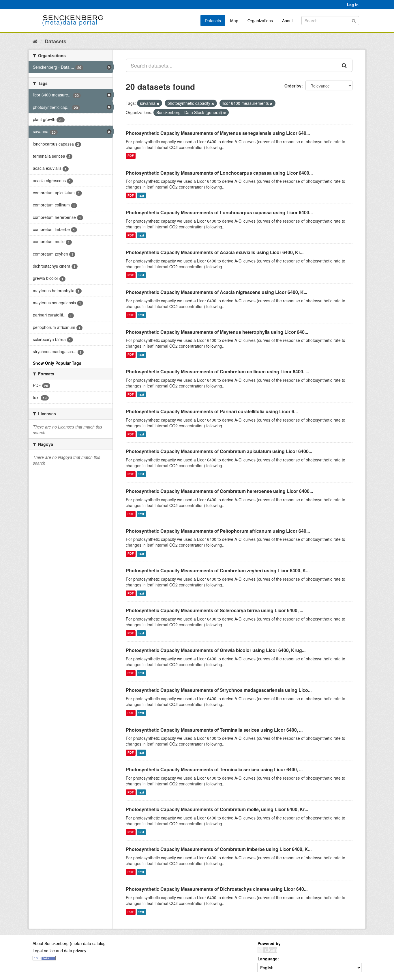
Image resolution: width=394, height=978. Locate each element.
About (287, 20)
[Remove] (158, 103)
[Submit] (353, 20)
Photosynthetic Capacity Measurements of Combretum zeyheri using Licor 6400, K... (217, 570)
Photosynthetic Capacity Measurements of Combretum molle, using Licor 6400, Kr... (217, 809)
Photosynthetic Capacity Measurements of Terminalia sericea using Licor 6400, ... (214, 729)
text (141, 195)
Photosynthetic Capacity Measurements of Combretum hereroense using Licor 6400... (219, 491)
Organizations (260, 20)
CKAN (267, 950)
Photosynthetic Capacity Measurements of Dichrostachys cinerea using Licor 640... (216, 889)
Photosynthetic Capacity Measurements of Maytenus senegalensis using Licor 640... (218, 133)
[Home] (35, 41)
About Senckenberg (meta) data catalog (69, 943)
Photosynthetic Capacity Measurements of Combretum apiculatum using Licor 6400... (219, 451)
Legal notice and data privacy (59, 950)
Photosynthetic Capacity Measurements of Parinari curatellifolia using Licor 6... (212, 411)
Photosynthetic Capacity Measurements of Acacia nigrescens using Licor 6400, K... (216, 292)
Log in (353, 4)
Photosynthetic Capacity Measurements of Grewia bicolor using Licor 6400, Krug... (215, 650)
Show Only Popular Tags (57, 363)
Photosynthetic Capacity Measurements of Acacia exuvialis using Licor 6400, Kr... (214, 252)
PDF (130, 156)
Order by (292, 86)
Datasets (213, 20)
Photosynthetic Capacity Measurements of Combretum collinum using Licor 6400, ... (217, 371)
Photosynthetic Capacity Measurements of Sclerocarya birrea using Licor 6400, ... (214, 610)
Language (267, 959)
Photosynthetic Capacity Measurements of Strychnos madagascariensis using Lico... (219, 690)
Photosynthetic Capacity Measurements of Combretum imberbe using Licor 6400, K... (219, 849)
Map (234, 20)
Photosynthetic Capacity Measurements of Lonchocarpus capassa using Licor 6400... (219, 172)
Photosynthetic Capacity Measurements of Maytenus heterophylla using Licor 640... (217, 332)
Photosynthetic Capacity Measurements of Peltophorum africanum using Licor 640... (218, 531)
